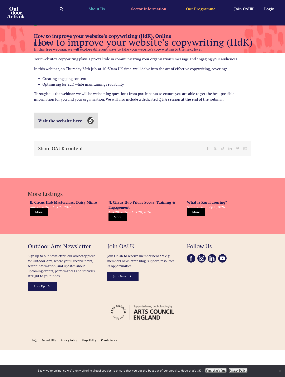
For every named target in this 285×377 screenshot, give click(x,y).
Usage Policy (89, 340)
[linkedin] (212, 258)
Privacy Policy (69, 340)
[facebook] (191, 258)
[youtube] (222, 258)
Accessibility (49, 340)
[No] (280, 371)
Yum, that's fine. (216, 370)
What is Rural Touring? (207, 202)
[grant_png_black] (142, 303)
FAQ (34, 340)
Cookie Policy (109, 340)
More (39, 212)
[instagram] (201, 258)
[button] (61, 9)
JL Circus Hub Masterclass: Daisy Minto (63, 202)
